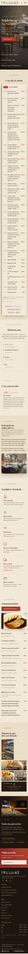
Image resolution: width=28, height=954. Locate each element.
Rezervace (4, 913)
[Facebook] (2, 880)
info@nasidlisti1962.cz (6, 895)
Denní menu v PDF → (8, 301)
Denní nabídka (7, 44)
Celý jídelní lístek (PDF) (10, 609)
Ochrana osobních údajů (6, 946)
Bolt (18, 312)
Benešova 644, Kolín (6, 887)
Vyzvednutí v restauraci (14, 309)
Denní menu (4, 907)
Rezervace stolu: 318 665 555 (8, 890)
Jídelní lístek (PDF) (5, 902)
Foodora (12, 312)
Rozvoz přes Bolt (5, 918)
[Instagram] (6, 880)
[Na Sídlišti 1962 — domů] (9, 2)
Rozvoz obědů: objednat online (8, 892)
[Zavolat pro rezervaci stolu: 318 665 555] (21, 2)
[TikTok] (10, 880)
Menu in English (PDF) (8, 612)
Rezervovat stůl (8, 39)
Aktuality (3, 910)
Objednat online (7, 570)
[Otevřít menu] (25, 2)
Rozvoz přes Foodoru (6, 915)
